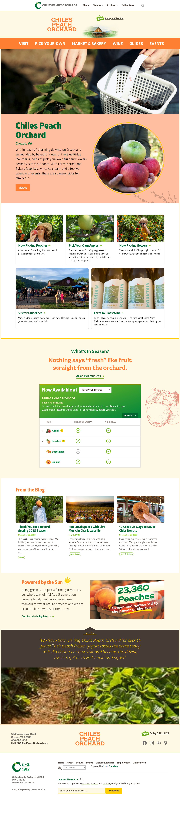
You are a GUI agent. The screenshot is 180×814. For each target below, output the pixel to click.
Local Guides (75, 554)
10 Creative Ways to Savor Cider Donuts (137, 529)
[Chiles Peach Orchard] (90, 738)
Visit (23, 44)
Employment (123, 763)
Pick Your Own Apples (84, 246)
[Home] (56, 5)
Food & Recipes (126, 554)
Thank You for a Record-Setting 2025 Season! (34, 529)
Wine (118, 44)
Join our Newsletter (68, 779)
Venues (97, 5)
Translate (113, 766)
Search (142, 5)
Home (61, 763)
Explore (111, 5)
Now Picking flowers (133, 246)
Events (156, 44)
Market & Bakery (89, 44)
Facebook (145, 743)
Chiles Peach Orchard (62, 24)
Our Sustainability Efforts (36, 616)
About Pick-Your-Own (88, 376)
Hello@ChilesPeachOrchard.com (29, 743)
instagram (152, 743)
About (86, 5)
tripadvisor (159, 743)
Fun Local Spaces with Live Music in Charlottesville (87, 529)
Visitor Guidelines (30, 313)
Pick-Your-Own (50, 44)
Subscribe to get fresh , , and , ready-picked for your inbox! (99, 783)
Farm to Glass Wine (107, 313)
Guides (136, 44)
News (21, 558)
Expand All (128, 415)
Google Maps (166, 743)
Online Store (127, 5)
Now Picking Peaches (32, 246)
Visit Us (22, 188)
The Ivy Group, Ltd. (38, 790)
